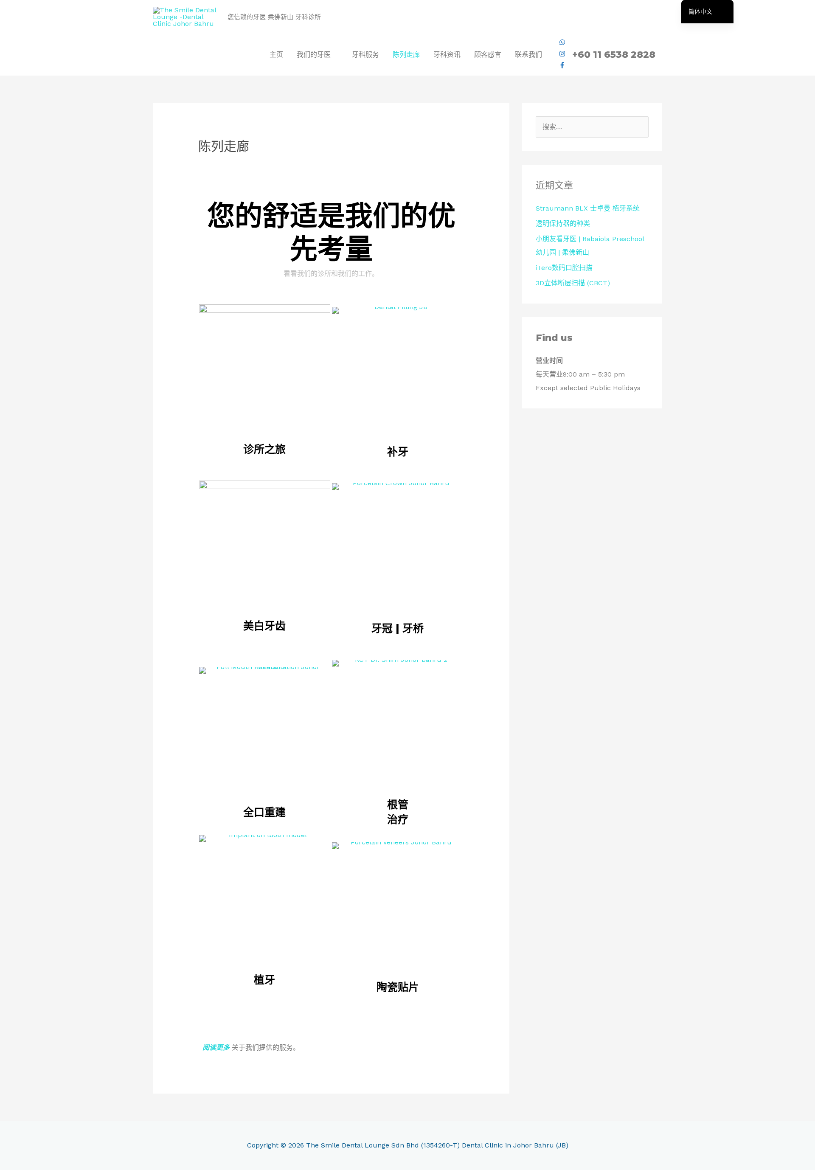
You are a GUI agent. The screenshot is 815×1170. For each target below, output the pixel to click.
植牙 (264, 979)
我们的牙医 (314, 55)
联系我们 (528, 55)
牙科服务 (365, 55)
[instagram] (562, 55)
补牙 (397, 451)
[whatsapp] (562, 43)
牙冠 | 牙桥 (397, 628)
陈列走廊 (406, 55)
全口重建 (264, 812)
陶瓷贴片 (398, 987)
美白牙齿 (264, 625)
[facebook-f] (562, 66)
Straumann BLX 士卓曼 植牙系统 (588, 208)
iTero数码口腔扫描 (564, 268)
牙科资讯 (447, 55)
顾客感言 (487, 55)
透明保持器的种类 (563, 223)
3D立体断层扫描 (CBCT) (573, 283)
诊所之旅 (264, 449)
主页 (276, 55)
